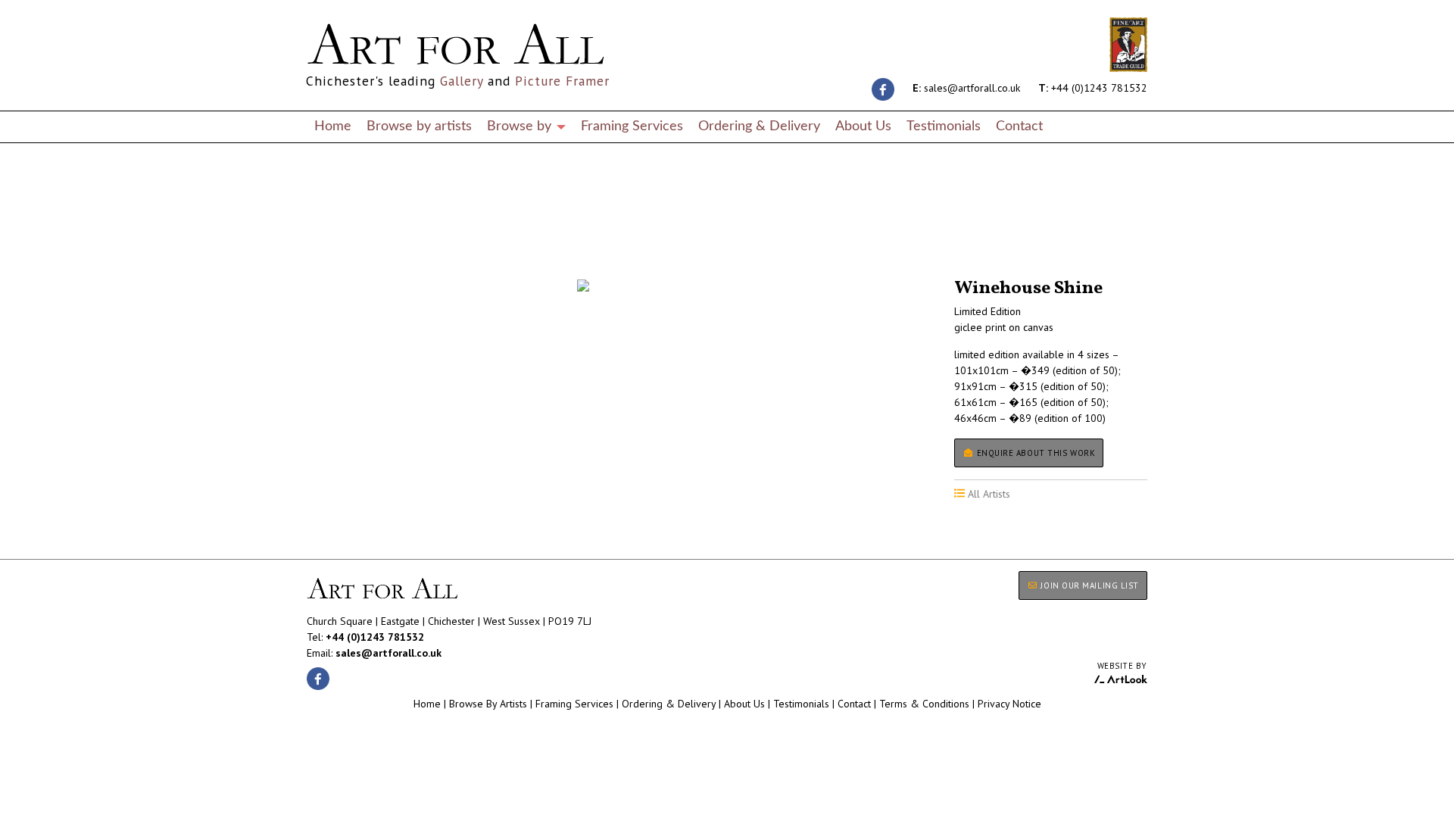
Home (332, 126)
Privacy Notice (1009, 703)
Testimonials (943, 126)
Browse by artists (419, 126)
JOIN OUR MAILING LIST (1088, 585)
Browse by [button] (521, 126)
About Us (863, 126)
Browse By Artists (488, 703)
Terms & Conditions (924, 703)
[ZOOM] (583, 285)
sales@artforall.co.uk (966, 88)
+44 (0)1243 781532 (1092, 88)
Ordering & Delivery (759, 126)
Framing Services (632, 126)
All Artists (332, 236)
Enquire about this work (1034, 453)
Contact (1019, 126)
